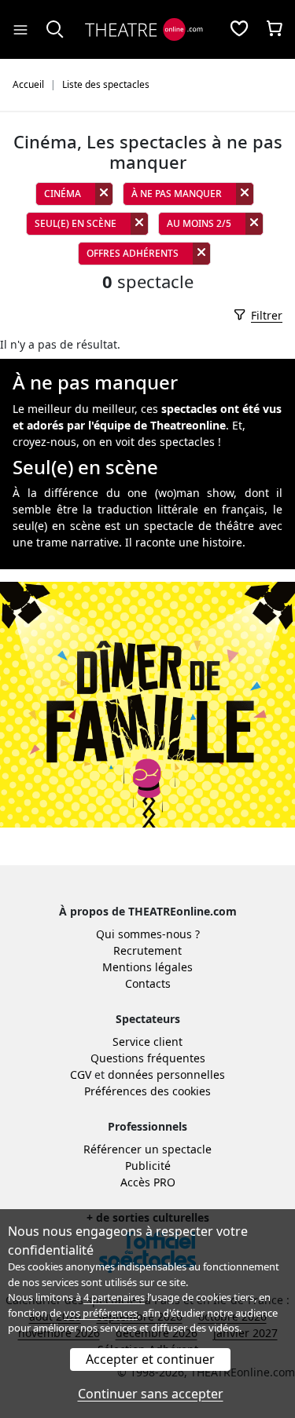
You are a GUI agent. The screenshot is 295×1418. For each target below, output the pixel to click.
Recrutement (147, 950)
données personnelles (166, 1074)
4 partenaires (114, 1297)
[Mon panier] (274, 30)
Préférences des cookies (147, 1091)
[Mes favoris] (239, 30)
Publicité (148, 1165)
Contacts (148, 983)
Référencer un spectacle (147, 1149)
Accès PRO (147, 1182)
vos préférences (101, 1313)
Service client (147, 1041)
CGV (80, 1074)
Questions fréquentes (147, 1058)
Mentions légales (147, 966)
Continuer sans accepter (150, 1393)
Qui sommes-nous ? (148, 933)
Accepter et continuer (150, 1359)
